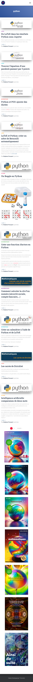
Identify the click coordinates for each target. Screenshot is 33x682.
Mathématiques (5, 242)
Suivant (19, 428)
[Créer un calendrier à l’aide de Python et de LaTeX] (16, 320)
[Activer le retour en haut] (30, 679)
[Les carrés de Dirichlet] (16, 356)
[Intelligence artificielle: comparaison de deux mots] (16, 388)
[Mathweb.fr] (3, 3)
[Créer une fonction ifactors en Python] (16, 235)
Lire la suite (14, 153)
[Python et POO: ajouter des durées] (16, 92)
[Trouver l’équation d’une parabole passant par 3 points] (16, 56)
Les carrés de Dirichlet (12, 366)
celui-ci (6, 265)
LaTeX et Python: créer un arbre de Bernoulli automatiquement (14, 138)
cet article (15, 263)
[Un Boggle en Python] (16, 166)
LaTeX (2, 31)
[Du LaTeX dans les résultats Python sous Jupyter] (16, 24)
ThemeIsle (22, 678)
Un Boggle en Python (11, 176)
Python (3, 173)
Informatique (4, 99)
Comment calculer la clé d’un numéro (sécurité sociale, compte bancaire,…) (15, 294)
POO (8, 109)
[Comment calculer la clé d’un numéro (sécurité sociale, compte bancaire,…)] (16, 281)
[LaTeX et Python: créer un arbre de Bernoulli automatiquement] (16, 126)
